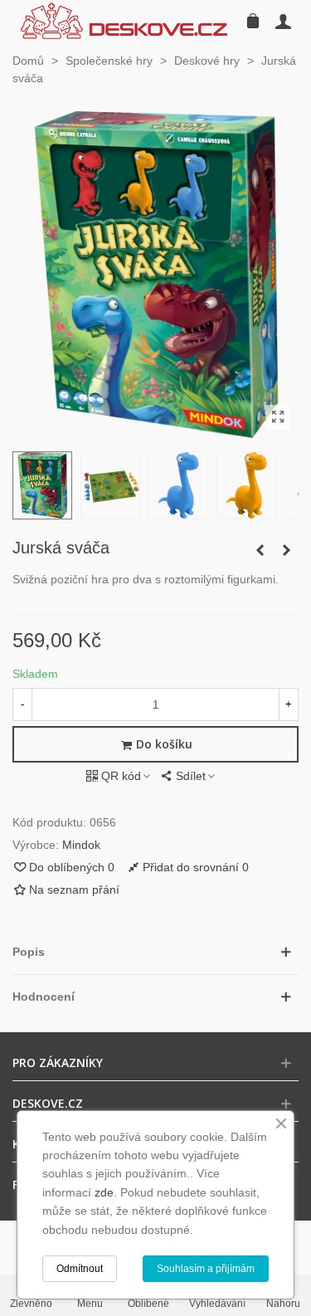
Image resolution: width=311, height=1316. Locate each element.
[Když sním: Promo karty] (259, 550)
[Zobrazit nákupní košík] (251, 21)
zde (104, 1192)
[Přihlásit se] (283, 21)
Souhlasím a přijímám (206, 1269)
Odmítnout (79, 1269)
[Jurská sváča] (277, 417)
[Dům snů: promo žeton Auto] (286, 550)
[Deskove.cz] (124, 21)
